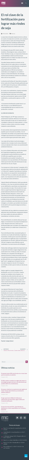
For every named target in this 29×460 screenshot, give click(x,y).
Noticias (13, 33)
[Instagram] (24, 417)
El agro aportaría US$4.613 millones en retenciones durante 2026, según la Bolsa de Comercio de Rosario (12, 399)
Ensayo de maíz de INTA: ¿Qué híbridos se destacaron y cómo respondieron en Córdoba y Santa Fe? (13, 408)
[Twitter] (17, 417)
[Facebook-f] (21, 417)
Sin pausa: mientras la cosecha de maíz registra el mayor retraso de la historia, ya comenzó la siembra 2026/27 (14, 390)
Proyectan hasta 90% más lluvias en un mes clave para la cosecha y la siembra (14, 374)
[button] (22, 3)
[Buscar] (27, 362)
